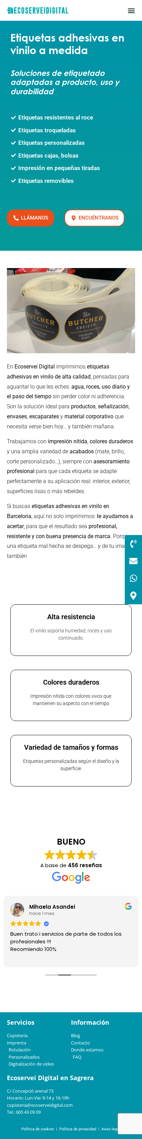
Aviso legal (110, 1129)
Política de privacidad (77, 1129)
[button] (131, 10)
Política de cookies (37, 1129)
